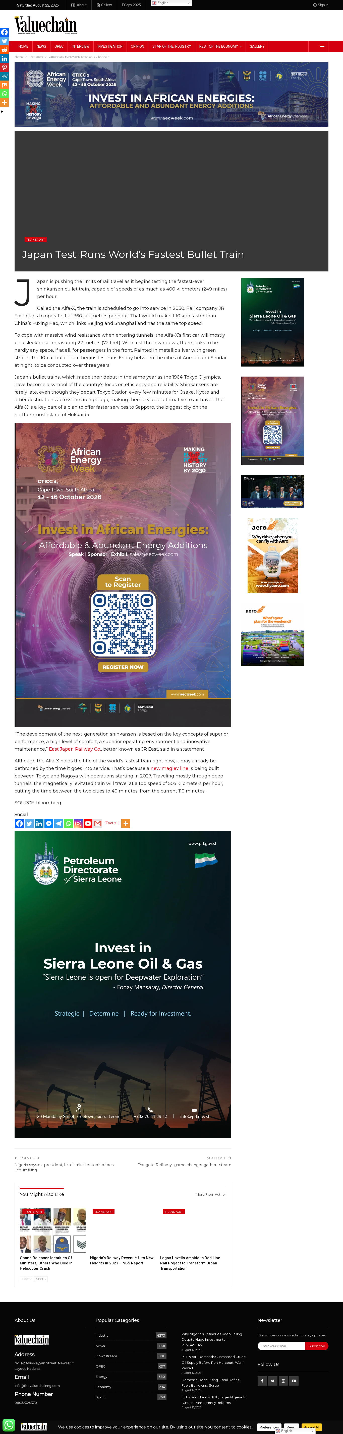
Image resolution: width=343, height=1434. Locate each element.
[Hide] (2, 112)
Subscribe (317, 1346)
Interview (80, 46)
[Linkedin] (39, 823)
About (82, 5)
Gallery (106, 5)
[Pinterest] (4, 67)
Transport (35, 239)
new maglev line (169, 768)
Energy (101, 1377)
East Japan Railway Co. (75, 749)
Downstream (106, 1356)
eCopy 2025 (131, 5)
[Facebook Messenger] (48, 823)
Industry (102, 1335)
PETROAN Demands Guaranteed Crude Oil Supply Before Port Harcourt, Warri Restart (214, 1362)
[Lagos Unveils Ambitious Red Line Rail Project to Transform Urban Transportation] (193, 1230)
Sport (100, 1397)
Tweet (112, 823)
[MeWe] (4, 76)
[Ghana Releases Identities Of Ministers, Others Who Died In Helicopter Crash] (53, 1230)
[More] (125, 823)
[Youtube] (88, 823)
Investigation (110, 46)
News (41, 46)
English (162, 3)
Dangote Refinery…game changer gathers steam (184, 1164)
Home (23, 46)
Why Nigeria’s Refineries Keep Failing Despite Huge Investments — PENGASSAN (212, 1339)
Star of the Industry (171, 46)
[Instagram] (78, 823)
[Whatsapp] (68, 823)
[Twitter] (29, 823)
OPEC (59, 46)
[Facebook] (19, 823)
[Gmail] (97, 823)
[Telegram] (58, 823)
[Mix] (4, 85)
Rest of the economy (218, 46)
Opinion (137, 46)
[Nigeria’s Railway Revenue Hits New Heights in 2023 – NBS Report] (123, 1230)
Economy (103, 1387)
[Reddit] (4, 49)
